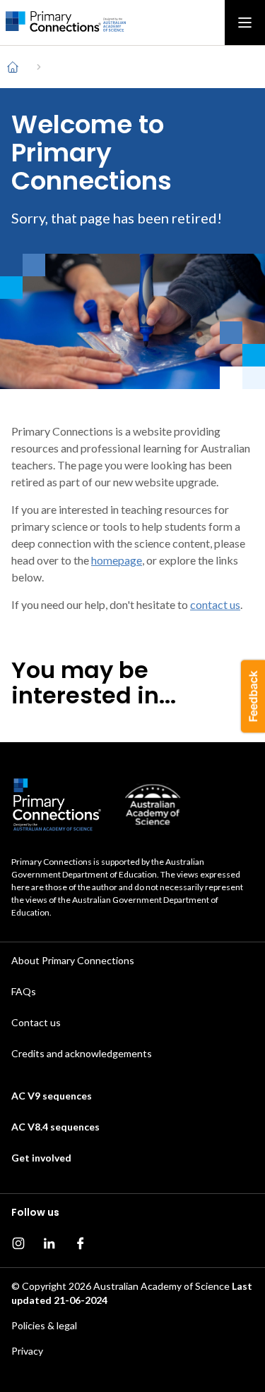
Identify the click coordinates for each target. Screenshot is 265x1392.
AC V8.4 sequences (55, 1127)
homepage (116, 560)
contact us (215, 604)
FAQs (23, 991)
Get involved (41, 1158)
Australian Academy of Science (161, 1286)
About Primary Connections (72, 960)
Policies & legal (44, 1325)
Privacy (27, 1351)
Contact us (36, 1022)
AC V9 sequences (51, 1096)
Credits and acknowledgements (81, 1053)
